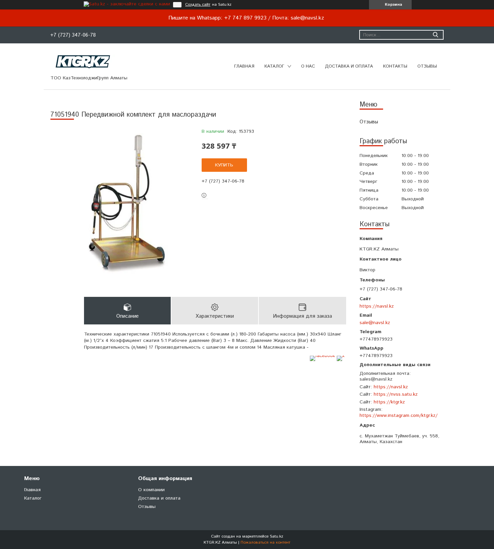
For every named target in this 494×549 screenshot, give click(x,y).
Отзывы (427, 66)
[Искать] (435, 35)
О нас (308, 66)
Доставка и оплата (349, 66)
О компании (151, 489)
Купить (224, 165)
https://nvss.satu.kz (396, 394)
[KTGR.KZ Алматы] (83, 61)
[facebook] (322, 355)
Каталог (274, 66)
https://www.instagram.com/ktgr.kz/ (399, 415)
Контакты (395, 66)
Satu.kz (276, 536)
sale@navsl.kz (375, 322)
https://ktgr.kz (389, 402)
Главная (244, 66)
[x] (340, 355)
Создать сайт (197, 4)
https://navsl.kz (377, 306)
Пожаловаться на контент (265, 542)
